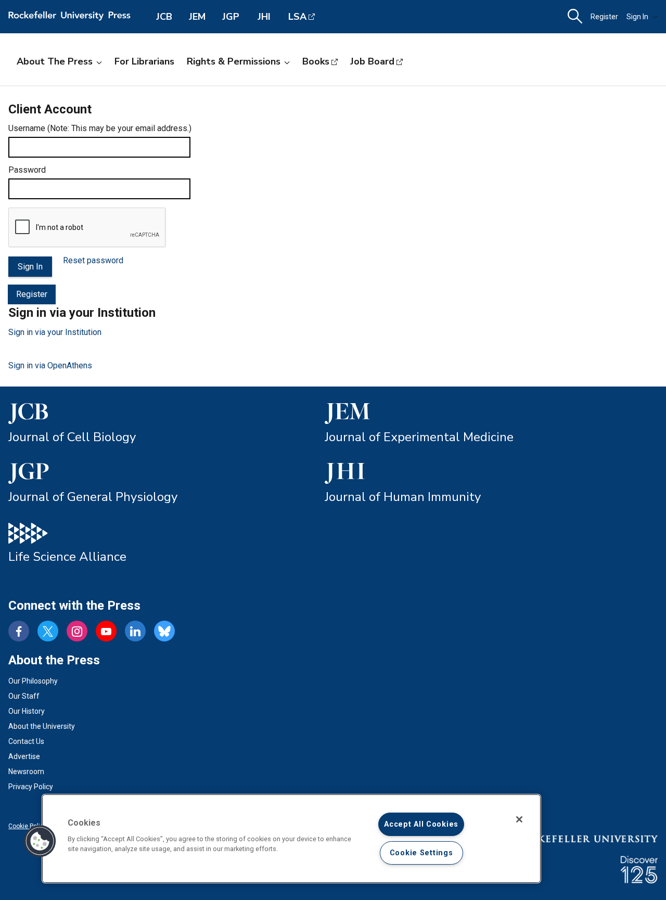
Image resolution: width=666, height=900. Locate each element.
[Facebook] (18, 631)
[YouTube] (106, 631)
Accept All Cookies (421, 824)
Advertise (24, 756)
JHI (264, 16)
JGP (230, 16)
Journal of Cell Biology (72, 437)
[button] (40, 841)
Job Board (372, 61)
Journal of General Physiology (92, 496)
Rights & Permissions (233, 61)
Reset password (93, 260)
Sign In (637, 16)
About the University (41, 726)
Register (604, 16)
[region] (291, 838)
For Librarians (144, 61)
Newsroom (26, 771)
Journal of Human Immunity (403, 496)
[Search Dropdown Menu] (575, 16)
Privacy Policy (30, 786)
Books (315, 61)
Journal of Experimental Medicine (419, 437)
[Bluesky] (164, 631)
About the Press (55, 61)
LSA (297, 16)
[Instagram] (77, 631)
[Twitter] (47, 631)
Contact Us (26, 741)
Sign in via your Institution (54, 332)
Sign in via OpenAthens (50, 365)
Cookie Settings (421, 852)
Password (27, 170)
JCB (164, 16)
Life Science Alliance (67, 556)
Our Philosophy (33, 681)
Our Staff (24, 696)
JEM (197, 16)
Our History (26, 711)
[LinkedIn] (135, 631)
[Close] (519, 819)
